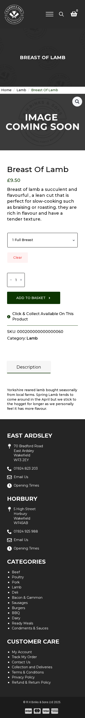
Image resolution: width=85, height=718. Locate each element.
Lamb (21, 90)
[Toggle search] (61, 14)
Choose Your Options (25, 228)
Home (6, 90)
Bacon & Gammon (27, 597)
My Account (22, 652)
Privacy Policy (23, 677)
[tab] (29, 367)
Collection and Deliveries (32, 667)
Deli (15, 592)
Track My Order (24, 657)
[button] (77, 102)
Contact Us (21, 662)
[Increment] (21, 280)
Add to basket (31, 298)
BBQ (16, 613)
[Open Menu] (49, 14)
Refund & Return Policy (31, 682)
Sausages (20, 603)
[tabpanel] (42, 395)
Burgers (18, 608)
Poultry (18, 577)
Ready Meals (22, 623)
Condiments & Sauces (30, 628)
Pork (16, 582)
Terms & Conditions (28, 672)
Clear (17, 257)
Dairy (16, 618)
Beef (16, 572)
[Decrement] (10, 280)
